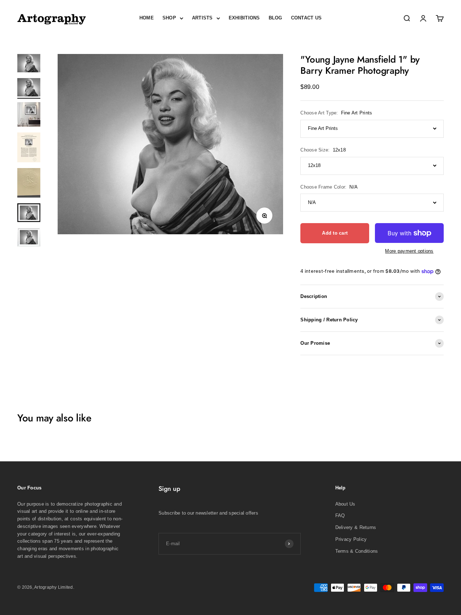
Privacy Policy (351, 539)
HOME (146, 18)
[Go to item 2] (28, 88)
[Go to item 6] (28, 213)
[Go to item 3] (28, 115)
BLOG (275, 18)
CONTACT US (306, 18)
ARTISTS (202, 18)
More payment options (409, 251)
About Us (345, 504)
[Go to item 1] (28, 64)
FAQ (340, 515)
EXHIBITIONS (244, 18)
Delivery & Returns (355, 527)
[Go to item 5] (28, 184)
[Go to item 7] (28, 238)
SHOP (169, 18)
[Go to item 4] (28, 148)
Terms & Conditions (356, 551)
